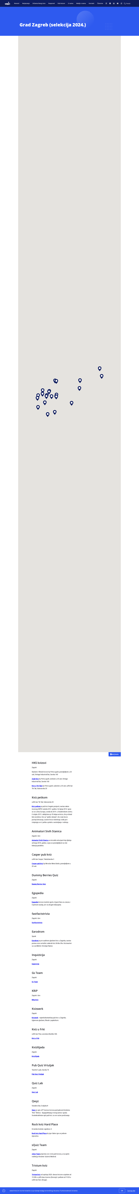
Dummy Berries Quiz (39, 884)
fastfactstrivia (37, 923)
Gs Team (35, 982)
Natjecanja (26, 3)
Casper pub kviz (37, 864)
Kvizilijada (35, 1056)
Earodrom (35, 941)
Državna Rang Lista (39, 3)
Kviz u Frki (35, 1038)
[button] (71, 403)
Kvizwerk (35, 1018)
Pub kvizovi (61, 3)
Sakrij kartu (114, 754)
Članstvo (100, 3)
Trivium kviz (36, 1175)
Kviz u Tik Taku (37, 786)
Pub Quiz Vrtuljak (38, 1074)
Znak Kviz (35, 779)
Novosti (16, 3)
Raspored (51, 3)
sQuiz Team (36, 1154)
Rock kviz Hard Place (39, 1133)
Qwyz (33, 1110)
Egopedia (35, 902)
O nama (70, 3)
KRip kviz (35, 1000)
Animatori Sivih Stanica (40, 840)
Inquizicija (35, 964)
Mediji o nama (81, 3)
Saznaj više (131, 1191)
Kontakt (91, 3)
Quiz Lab (35, 1092)
